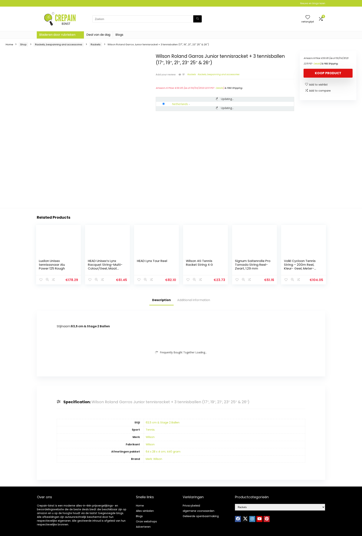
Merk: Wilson (154, 459)
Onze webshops (146, 521)
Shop (23, 44)
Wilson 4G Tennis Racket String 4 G (199, 263)
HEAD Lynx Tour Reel (152, 261)
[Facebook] (238, 519)
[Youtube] (259, 519)
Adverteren (143, 527)
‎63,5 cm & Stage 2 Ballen (162, 422)
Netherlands (180, 104)
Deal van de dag (98, 34)
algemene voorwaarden (198, 511)
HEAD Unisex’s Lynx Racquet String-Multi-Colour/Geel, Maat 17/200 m (105, 266)
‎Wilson (150, 437)
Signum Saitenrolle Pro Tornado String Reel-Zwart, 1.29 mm (252, 265)
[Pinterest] (267, 519)
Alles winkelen (145, 511)
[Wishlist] (307, 17)
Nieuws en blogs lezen (312, 3)
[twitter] (245, 519)
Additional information (193, 300)
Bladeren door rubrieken (57, 34)
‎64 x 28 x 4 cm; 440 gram (163, 451)
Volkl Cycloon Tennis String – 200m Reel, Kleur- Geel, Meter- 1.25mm (300, 266)
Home (9, 44)
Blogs (119, 34)
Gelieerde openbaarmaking (201, 516)
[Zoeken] (197, 18)
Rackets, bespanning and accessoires (58, 44)
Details (219, 88)
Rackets (95, 44)
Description (161, 300)
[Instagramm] (252, 519)
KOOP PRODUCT (328, 73)
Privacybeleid (191, 505)
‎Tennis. (150, 430)
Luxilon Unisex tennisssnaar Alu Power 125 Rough (52, 265)
